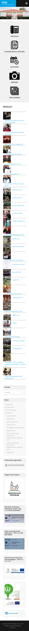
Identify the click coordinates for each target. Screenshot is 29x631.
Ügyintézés (9, 404)
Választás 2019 (10, 430)
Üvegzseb (9, 413)
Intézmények (10, 407)
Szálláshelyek (10, 419)
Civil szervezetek (11, 410)
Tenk (4, 2)
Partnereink (10, 452)
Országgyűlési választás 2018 (15, 427)
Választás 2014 (10, 425)
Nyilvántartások (11, 416)
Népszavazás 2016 (12, 422)
